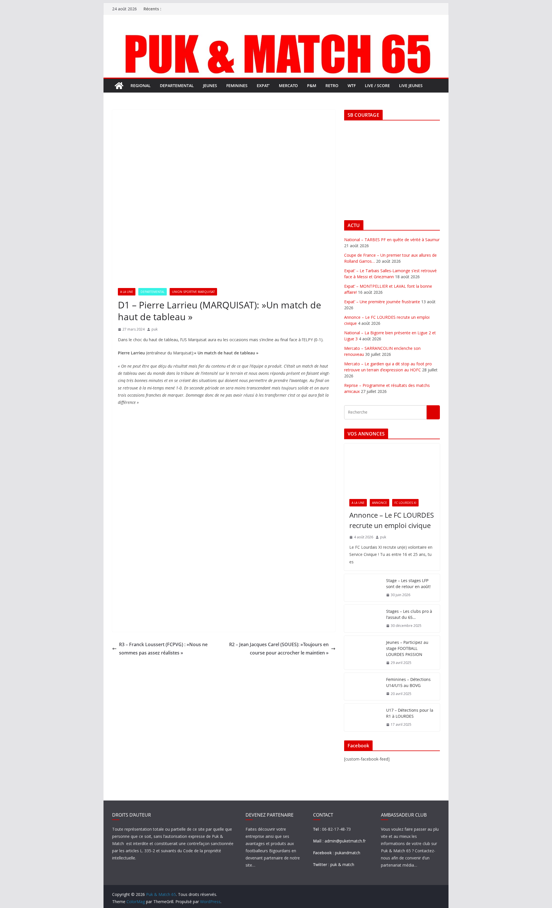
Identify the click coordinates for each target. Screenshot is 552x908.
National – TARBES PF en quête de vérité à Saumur (392, 239)
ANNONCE (379, 503)
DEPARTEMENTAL (177, 85)
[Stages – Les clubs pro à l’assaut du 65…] (363, 618)
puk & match (342, 864)
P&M (311, 85)
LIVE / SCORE (377, 85)
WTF (352, 85)
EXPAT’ (263, 85)
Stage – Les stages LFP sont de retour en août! (408, 583)
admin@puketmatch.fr (345, 841)
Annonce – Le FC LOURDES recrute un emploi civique (391, 520)
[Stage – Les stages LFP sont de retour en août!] (363, 588)
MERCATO (288, 85)
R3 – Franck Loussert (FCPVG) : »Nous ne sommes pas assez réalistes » (163, 648)
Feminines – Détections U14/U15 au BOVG (408, 682)
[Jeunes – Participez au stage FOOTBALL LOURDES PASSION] (363, 652)
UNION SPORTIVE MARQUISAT (193, 292)
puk (155, 329)
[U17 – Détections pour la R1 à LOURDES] (363, 717)
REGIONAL (141, 85)
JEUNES (210, 85)
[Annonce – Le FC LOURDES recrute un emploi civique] (392, 469)
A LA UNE (126, 292)
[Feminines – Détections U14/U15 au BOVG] (363, 686)
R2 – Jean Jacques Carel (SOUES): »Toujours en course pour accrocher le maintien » (279, 648)
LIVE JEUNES (411, 85)
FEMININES (237, 85)
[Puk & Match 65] (275, 32)
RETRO (331, 85)
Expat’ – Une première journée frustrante (382, 301)
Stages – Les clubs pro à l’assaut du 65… (409, 614)
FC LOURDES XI (405, 503)
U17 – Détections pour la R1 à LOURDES (409, 713)
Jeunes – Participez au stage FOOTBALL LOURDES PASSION (407, 648)
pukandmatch (347, 852)
